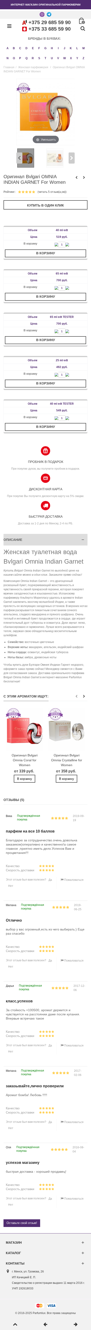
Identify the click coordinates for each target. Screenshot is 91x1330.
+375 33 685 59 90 (49, 29)
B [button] (14, 48)
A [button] (8, 48)
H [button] (52, 48)
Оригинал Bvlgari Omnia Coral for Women (25, 760)
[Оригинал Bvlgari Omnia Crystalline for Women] (66, 729)
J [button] (64, 48)
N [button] (8, 58)
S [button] (39, 58)
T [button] (45, 58)
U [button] (52, 58)
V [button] (58, 58)
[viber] (42, 14)
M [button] (83, 48)
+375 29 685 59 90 (49, 22)
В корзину (45, 253)
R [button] (33, 58)
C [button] (20, 48)
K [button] (71, 48)
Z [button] (83, 58)
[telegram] (49, 14)
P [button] (20, 58)
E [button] (33, 48)
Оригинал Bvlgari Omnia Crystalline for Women (66, 760)
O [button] (14, 58)
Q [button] (26, 58)
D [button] (26, 48)
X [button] (71, 58)
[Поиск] (83, 29)
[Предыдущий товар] (45, 1324)
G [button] (45, 48)
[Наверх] (15, 1324)
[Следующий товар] (76, 1324)
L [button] (77, 48)
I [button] (58, 48)
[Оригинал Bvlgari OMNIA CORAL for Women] (24, 729)
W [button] (64, 58)
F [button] (39, 48)
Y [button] (77, 58)
